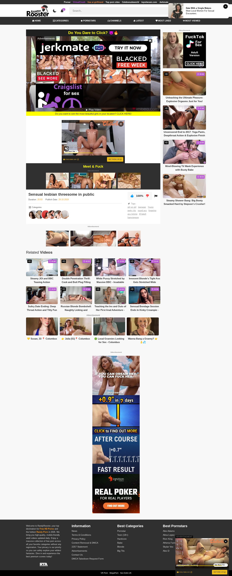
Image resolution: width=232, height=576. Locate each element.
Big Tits (121, 551)
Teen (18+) (122, 535)
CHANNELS (115, 21)
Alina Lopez (169, 535)
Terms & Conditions (81, 535)
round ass (142, 210)
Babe (119, 542)
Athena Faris (169, 542)
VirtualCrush (79, 2)
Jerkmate (163, 2)
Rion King (168, 539)
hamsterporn (133, 217)
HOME (38, 21)
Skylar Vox (168, 546)
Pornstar (121, 531)
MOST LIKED (164, 21)
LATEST (140, 21)
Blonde (120, 546)
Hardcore (122, 539)
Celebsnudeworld (130, 2)
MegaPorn (114, 573)
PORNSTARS (89, 21)
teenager (142, 207)
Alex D (166, 551)
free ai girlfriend (95, 2)
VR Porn (104, 573)
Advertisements (79, 551)
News (74, 531)
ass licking (132, 214)
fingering (152, 210)
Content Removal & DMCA (85, 542)
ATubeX (142, 214)
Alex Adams (169, 531)
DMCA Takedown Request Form (88, 558)
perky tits (132, 210)
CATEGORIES (62, 21)
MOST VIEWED (192, 21)
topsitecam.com (149, 2)
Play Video (94, 109)
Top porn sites (113, 2)
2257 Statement (80, 546)
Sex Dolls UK (125, 573)
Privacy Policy (78, 539)
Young (150, 207)
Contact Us (77, 554)
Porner (67, 2)
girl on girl (132, 207)
